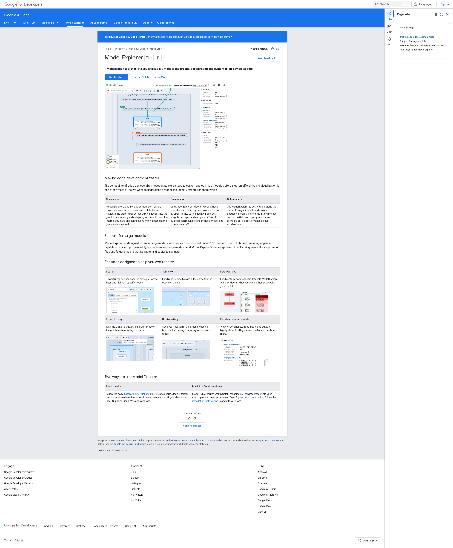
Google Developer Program (19, 472)
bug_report (436, 14)
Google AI (130, 526)
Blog (133, 472)
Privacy (19, 540)
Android (262, 472)
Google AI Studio (267, 489)
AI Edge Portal (98, 22)
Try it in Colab (141, 77)
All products (149, 526)
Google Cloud (265, 500)
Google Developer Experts (18, 483)
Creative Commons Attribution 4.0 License (193, 440)
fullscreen (442, 14)
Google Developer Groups (18, 477)
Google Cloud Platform (105, 526)
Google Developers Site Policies (129, 444)
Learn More (160, 77)
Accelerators (11, 489)
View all (262, 511)
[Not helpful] (277, 49)
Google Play (264, 506)
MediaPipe (48, 22)
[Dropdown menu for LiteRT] (16, 22)
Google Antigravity (268, 494)
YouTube (136, 500)
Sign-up (182, 36)
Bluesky (135, 477)
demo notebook (253, 397)
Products (120, 48)
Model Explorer (75, 22)
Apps (146, 22)
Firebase (262, 483)
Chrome (262, 477)
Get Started (116, 77)
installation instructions (137, 394)
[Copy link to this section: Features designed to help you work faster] (177, 262)
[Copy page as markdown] (158, 58)
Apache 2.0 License (269, 440)
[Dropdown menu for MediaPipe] (58, 22)
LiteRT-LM (29, 22)
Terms (8, 540)
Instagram (136, 483)
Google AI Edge (17, 15)
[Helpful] (272, 49)
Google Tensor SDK (125, 22)
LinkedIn (135, 489)
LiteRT (8, 22)
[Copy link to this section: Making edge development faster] (163, 178)
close (447, 14)
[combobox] (391, 4)
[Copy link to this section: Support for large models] (149, 236)
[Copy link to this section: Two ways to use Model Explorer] (160, 377)
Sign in (445, 4)
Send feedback (266, 58)
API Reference (165, 22)
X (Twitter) (137, 494)
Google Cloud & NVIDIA (16, 494)
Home (108, 48)
